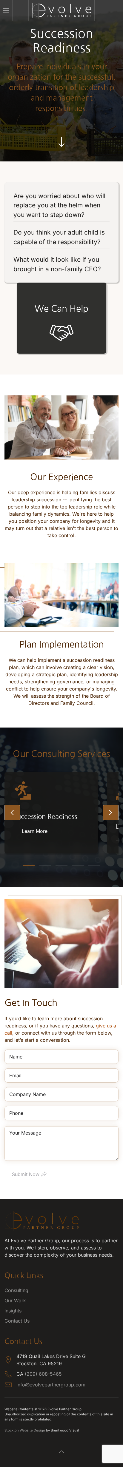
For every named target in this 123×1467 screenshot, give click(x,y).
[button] (6, 10)
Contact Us (17, 1321)
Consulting (16, 1290)
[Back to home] (62, 10)
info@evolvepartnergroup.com (50, 1385)
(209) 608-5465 (43, 1374)
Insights (12, 1311)
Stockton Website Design (24, 1430)
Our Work (15, 1300)
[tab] (29, 865)
